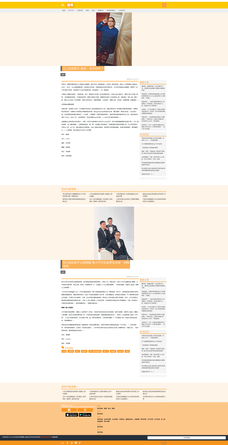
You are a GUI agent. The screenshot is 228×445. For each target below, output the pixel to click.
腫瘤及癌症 (129, 419)
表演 (64, 351)
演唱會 (71, 351)
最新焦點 (100, 408)
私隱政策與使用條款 (45, 437)
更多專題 (107, 421)
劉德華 (85, 351)
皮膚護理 (100, 421)
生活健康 (115, 419)
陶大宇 (106, 351)
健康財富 (101, 10)
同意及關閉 (187, 438)
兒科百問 (150, 419)
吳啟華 (113, 351)
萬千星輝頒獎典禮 (95, 351)
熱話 (109, 408)
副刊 (93, 10)
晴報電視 (71, 10)
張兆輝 (121, 351)
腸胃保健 (143, 419)
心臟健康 (137, 419)
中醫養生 (122, 419)
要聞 (105, 408)
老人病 (163, 419)
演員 (127, 351)
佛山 (78, 351)
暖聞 (113, 408)
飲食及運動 (107, 419)
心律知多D (121, 10)
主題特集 (80, 10)
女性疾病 (157, 419)
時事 (87, 10)
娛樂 (62, 75)
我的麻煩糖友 (111, 10)
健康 (63, 10)
